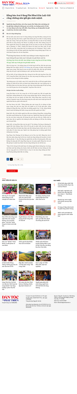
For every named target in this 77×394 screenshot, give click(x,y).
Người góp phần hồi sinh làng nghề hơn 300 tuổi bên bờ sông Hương (42, 284)
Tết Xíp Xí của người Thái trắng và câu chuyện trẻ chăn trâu (8, 197)
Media (56, 8)
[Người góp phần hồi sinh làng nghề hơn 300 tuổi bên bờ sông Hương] (43, 275)
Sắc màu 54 (42, 8)
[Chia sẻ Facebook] (3, 24)
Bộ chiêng (27, 67)
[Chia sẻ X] (11, 159)
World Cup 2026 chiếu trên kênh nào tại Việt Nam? (65, 201)
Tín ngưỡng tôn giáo (21, 8)
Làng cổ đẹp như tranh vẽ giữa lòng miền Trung (66, 207)
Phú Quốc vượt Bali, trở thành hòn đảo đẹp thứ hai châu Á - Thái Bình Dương (65, 193)
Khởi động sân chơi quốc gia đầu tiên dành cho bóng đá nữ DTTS (43, 218)
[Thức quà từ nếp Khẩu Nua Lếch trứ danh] (26, 235)
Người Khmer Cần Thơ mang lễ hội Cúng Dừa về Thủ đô (26, 218)
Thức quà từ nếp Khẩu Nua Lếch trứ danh (25, 242)
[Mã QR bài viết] (3, 36)
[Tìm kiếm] (69, 8)
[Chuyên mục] (73, 8)
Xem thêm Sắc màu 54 (9, 180)
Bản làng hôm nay (32, 8)
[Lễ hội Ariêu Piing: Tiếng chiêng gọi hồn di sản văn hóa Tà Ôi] (9, 256)
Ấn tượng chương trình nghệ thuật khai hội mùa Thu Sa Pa (43, 197)
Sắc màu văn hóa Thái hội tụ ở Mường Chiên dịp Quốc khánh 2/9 (26, 284)
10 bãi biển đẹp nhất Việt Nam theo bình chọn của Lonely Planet (65, 185)
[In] (18, 159)
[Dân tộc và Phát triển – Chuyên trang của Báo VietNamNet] (8, 3)
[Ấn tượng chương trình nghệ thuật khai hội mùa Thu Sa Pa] (43, 189)
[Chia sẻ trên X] (3, 27)
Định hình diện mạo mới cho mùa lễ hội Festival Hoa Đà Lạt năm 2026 (26, 198)
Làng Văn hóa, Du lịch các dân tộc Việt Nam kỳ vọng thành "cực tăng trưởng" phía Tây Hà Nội (9, 285)
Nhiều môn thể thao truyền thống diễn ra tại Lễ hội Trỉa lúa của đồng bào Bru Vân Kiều (43, 244)
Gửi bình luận (12, 171)
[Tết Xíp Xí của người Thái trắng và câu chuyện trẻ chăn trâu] (9, 189)
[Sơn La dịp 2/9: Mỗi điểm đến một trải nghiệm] (43, 256)
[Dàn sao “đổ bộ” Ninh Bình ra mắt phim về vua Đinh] (9, 235)
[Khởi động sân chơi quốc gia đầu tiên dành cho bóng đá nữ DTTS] (43, 210)
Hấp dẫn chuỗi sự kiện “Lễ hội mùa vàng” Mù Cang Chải (26, 264)
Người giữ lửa (49, 8)
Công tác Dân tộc (9, 8)
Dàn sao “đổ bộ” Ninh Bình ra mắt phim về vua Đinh (9, 243)
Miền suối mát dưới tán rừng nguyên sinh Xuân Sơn (65, 214)
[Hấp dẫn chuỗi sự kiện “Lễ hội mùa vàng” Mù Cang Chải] (26, 256)
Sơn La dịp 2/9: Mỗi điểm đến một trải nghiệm (42, 264)
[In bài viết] (3, 33)
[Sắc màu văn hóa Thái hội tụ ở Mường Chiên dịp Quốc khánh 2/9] (26, 275)
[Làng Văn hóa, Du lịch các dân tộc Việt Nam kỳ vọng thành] (9, 275)
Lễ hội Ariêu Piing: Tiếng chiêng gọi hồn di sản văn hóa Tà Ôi (9, 264)
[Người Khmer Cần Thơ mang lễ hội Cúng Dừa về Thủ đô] (26, 210)
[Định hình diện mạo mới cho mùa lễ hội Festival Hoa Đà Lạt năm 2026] (26, 189)
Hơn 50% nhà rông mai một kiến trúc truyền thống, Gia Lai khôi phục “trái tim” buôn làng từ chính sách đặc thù (9, 221)
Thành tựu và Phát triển (66, 8)
